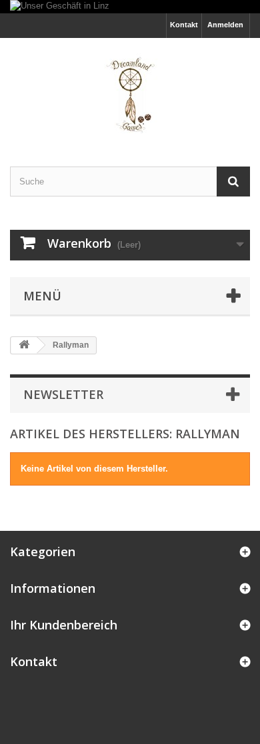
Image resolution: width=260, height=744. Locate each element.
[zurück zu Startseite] (24, 345)
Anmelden (225, 25)
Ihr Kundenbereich (63, 625)
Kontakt (184, 25)
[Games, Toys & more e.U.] (130, 90)
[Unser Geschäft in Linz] (130, 6)
